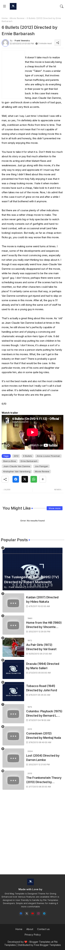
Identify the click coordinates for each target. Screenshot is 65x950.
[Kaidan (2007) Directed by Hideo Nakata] (13, 603)
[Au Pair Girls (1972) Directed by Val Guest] (13, 647)
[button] (61, 6)
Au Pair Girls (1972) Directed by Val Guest (41, 647)
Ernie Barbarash (29, 461)
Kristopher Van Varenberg (16, 471)
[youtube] (32, 914)
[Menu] (4, 6)
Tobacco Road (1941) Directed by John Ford (41, 688)
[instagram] (38, 914)
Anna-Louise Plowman (48, 456)
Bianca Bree (9, 461)
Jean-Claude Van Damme (16, 466)
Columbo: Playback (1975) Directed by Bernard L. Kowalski (44, 714)
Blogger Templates (40, 941)
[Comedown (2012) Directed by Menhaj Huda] (13, 735)
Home (5, 18)
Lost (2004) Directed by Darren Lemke (43, 758)
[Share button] (43, 479)
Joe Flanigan (41, 466)
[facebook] (21, 914)
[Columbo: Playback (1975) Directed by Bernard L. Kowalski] (13, 713)
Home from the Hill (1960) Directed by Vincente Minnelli (44, 625)
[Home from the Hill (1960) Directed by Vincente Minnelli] (13, 625)
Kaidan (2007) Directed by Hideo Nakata (42, 599)
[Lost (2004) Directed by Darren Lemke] (13, 758)
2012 (16, 456)
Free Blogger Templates (47, 945)
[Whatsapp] (33, 479)
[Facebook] (15, 479)
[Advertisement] (32, 835)
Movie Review (17, 18)
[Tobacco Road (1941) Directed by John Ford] (13, 691)
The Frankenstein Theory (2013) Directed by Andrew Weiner (44, 780)
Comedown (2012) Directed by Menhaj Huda (43, 735)
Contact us (43, 929)
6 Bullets (27, 456)
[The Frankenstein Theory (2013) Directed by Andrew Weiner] (13, 780)
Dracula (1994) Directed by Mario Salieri (42, 666)
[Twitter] (25, 479)
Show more (54, 508)
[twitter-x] (27, 914)
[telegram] (44, 914)
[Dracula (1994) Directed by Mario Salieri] (13, 669)
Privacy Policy (32, 934)
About (29, 929)
